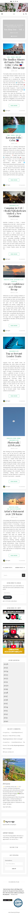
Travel (13, 57)
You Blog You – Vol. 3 (15, 26)
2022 (6, 678)
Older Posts (8, 567)
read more (14, 105)
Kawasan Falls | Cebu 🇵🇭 (14, 139)
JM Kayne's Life (12, 25)
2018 (6, 692)
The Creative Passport (14, 509)
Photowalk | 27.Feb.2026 (14, 444)
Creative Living (8, 279)
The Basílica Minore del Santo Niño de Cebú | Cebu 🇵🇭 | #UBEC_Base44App (14, 63)
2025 (6, 667)
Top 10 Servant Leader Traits (14, 355)
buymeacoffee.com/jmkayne (9, 824)
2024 (6, 671)
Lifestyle (14, 281)
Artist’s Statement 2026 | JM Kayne (14, 513)
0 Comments (22, 110)
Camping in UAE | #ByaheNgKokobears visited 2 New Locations (14, 212)
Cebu (8, 57)
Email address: (8, 860)
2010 (6, 721)
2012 (6, 714)
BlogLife (6, 25)
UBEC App (18, 57)
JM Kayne (8, 110)
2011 (6, 717)
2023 (6, 674)
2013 (6, 710)
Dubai (19, 438)
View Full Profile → (7, 807)
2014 (6, 706)
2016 (6, 699)
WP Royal (17, 912)
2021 (6, 681)
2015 (6, 703)
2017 (6, 696)
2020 (6, 685)
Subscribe (7, 597)
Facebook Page (14, 882)
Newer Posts (19, 567)
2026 (6, 664)
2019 (6, 689)
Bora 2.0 (11, 752)
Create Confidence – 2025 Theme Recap (14, 286)
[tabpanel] (14, 29)
